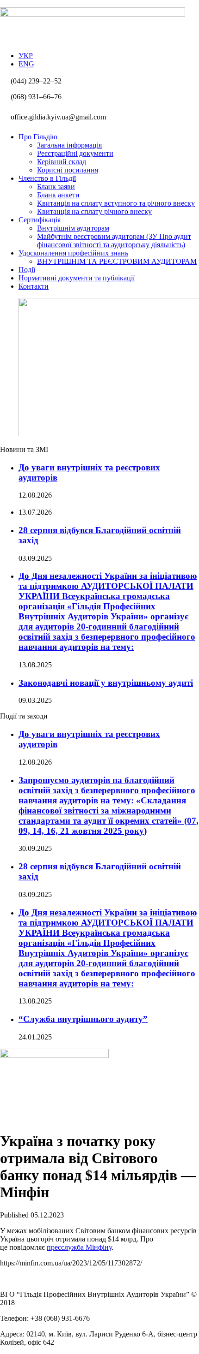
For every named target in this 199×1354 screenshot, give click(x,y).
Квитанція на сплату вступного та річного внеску (116, 203)
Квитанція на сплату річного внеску (94, 211)
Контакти (34, 286)
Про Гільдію (38, 137)
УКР (26, 55)
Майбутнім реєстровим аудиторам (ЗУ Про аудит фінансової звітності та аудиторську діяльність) (114, 240)
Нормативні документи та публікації (77, 278)
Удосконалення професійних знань (73, 253)
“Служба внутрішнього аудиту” (83, 1019)
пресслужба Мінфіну (79, 1247)
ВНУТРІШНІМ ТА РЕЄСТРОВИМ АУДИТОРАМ (117, 261)
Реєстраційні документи (75, 153)
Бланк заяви (56, 186)
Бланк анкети (58, 195)
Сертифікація (40, 220)
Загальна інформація (69, 145)
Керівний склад (61, 162)
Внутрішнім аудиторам (73, 228)
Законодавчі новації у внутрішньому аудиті (106, 683)
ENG (26, 64)
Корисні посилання (67, 170)
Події (27, 269)
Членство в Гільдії (47, 178)
